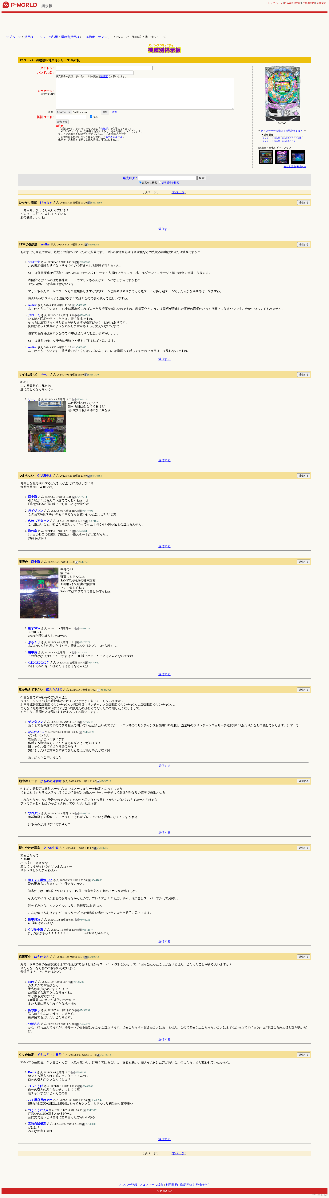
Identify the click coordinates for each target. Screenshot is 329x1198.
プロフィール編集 (151, 1184)
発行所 (104, 128)
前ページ (178, 192)
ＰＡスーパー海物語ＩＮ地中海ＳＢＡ (282, 130)
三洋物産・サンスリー (98, 37)
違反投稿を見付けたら (195, 1184)
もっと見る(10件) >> (295, 166)
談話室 (104, 76)
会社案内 (321, 3)
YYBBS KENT (319, 1195)
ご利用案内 (308, 3)
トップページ (275, 3)
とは (292, 3)
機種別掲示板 (70, 37)
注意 (114, 112)
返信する (164, 229)
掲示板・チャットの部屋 (41, 37)
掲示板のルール (114, 136)
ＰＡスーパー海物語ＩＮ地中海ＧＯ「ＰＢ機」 (283, 138)
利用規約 (172, 1184)
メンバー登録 (128, 1184)
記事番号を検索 (170, 182)
